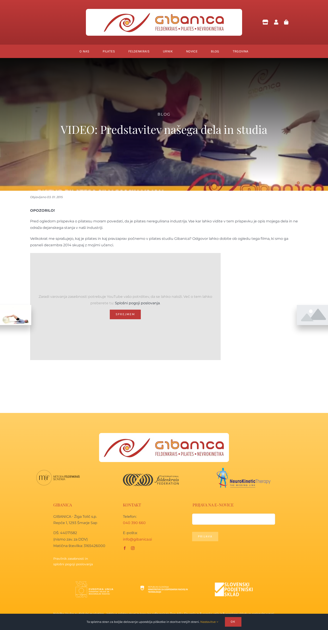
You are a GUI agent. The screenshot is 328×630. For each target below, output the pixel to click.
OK (233, 622)
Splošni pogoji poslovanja (137, 303)
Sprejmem (125, 314)
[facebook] (125, 548)
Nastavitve (208, 622)
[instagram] (133, 548)
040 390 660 (134, 523)
